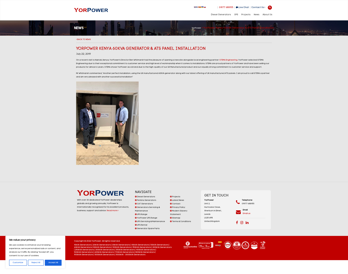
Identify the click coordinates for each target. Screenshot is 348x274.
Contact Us (257, 7)
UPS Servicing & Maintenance (151, 222)
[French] (197, 7)
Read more (112, 211)
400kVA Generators (145, 250)
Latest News (178, 200)
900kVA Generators (83, 255)
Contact (176, 204)
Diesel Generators (221, 15)
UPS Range (142, 214)
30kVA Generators (121, 245)
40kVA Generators (140, 245)
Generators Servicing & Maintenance (147, 209)
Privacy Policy (178, 207)
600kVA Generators (104, 252)
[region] (35, 252)
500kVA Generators (83, 252)
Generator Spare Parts (148, 229)
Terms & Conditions (181, 222)
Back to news (84, 40)
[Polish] (205, 7)
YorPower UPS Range (147, 218)
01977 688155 (226, 7)
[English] (195, 7)
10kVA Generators (82, 245)
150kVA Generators (142, 247)
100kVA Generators (122, 247)
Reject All (36, 263)
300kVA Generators (104, 250)
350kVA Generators (125, 250)
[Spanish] (200, 7)
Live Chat (243, 7)
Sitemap (176, 218)
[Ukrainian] (202, 7)
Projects (246, 15)
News (256, 15)
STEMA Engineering (228, 60)
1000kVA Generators (104, 255)
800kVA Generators (145, 252)
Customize (18, 263)
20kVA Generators (102, 245)
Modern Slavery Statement (178, 212)
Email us (246, 214)
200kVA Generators (162, 247)
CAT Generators (145, 204)
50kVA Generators (159, 245)
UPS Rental (142, 225)
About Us (267, 15)
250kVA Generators (84, 250)
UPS (236, 15)
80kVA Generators (102, 247)
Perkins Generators (146, 200)
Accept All (53, 263)
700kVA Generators (124, 252)
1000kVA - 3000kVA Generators (130, 255)
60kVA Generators (83, 247)
